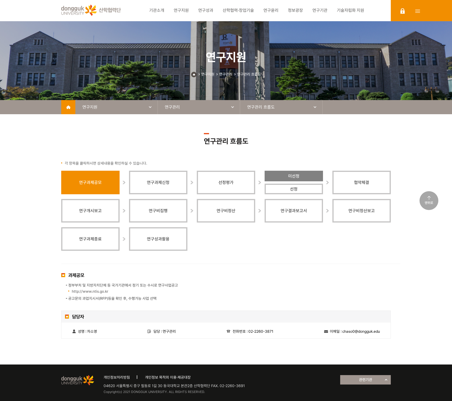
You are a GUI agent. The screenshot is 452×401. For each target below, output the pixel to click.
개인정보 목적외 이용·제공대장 (168, 377)
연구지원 (207, 74)
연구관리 (225, 74)
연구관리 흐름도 (249, 74)
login (402, 11)
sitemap (417, 11)
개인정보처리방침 (117, 377)
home (68, 107)
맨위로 (429, 203)
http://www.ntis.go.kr (90, 291)
